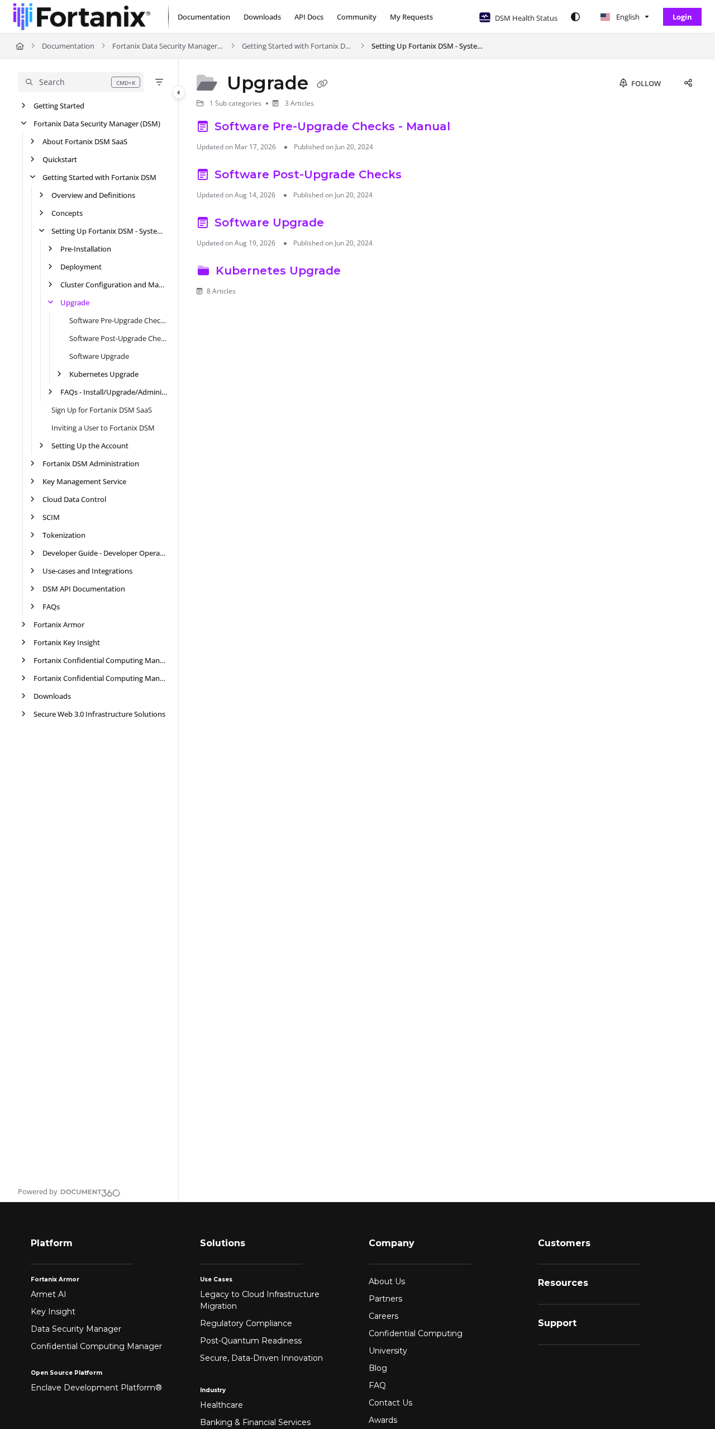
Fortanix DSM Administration (90, 463)
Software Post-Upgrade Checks (118, 338)
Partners (385, 1299)
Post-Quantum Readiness (251, 1341)
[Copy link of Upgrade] (322, 84)
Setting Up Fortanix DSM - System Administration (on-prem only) (427, 46)
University (388, 1351)
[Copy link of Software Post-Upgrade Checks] (423, 176)
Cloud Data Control (74, 499)
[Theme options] (575, 17)
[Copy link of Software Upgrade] (345, 224)
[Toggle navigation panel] (178, 92)
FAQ (377, 1385)
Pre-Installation (85, 249)
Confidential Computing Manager (96, 1346)
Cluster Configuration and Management (113, 285)
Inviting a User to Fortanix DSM (103, 428)
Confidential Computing (416, 1333)
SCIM (51, 517)
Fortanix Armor (59, 624)
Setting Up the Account (89, 446)
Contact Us (390, 1403)
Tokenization (63, 535)
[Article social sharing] (688, 83)
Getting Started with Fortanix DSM (298, 46)
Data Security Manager (76, 1329)
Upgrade (74, 302)
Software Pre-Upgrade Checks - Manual (118, 320)
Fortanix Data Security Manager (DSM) (168, 46)
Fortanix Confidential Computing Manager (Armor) (100, 678)
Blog (378, 1368)
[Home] (81, 16)
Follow (645, 83)
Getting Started (59, 106)
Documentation (68, 46)
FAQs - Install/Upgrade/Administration (113, 392)
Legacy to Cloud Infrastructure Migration (260, 1300)
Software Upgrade (99, 356)
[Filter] (159, 82)
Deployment (81, 267)
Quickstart (59, 159)
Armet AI (48, 1294)
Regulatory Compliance (246, 1323)
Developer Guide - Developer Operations (104, 553)
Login (682, 17)
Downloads (52, 696)
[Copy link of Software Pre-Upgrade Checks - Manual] (471, 128)
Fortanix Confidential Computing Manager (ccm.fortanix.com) (100, 660)
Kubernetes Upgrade (104, 374)
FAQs (51, 607)
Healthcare (221, 1405)
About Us (387, 1281)
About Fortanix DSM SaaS (84, 141)
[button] (81, 82)
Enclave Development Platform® (96, 1388)
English (627, 17)
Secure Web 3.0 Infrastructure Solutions (99, 714)
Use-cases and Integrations (87, 571)
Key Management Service (84, 481)
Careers (383, 1316)
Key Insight (53, 1312)
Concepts (67, 213)
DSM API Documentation (83, 589)
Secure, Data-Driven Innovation (261, 1358)
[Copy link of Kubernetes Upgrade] (362, 272)
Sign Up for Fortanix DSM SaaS (101, 410)
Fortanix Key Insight (67, 642)
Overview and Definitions (93, 195)
